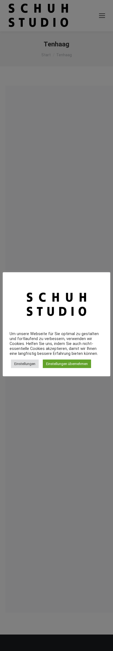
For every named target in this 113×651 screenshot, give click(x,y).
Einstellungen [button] (24, 364)
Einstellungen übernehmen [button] (67, 364)
